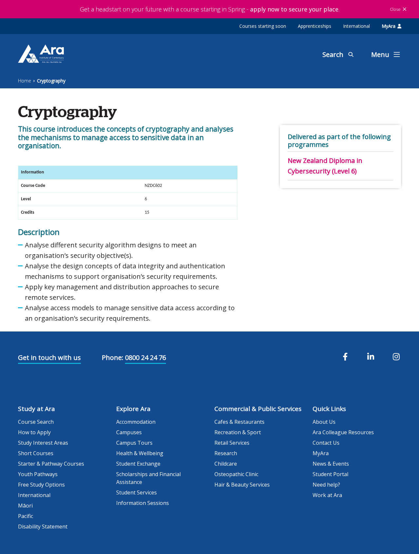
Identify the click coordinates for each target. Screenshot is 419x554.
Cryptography (51, 81)
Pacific (25, 516)
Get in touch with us (49, 357)
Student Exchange (138, 463)
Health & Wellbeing (139, 453)
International (356, 26)
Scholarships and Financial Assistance (148, 478)
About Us (324, 421)
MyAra (388, 26)
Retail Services (231, 442)
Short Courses (35, 453)
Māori (25, 505)
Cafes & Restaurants (239, 421)
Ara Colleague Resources (343, 432)
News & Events (331, 463)
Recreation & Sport (237, 432)
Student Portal (330, 474)
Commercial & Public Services (257, 408)
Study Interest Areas (43, 442)
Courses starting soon (262, 26)
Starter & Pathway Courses (51, 463)
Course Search (36, 421)
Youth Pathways (38, 474)
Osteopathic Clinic (236, 474)
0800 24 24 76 (145, 357)
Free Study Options (41, 484)
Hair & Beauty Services (242, 484)
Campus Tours (134, 442)
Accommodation (135, 421)
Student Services (136, 492)
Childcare (225, 463)
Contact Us (326, 442)
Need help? (326, 484)
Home (24, 81)
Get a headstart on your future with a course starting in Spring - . (209, 9)
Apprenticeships (314, 26)
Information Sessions (142, 503)
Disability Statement (42, 526)
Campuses (129, 432)
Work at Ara (327, 495)
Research (225, 453)
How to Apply (34, 432)
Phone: (112, 357)
